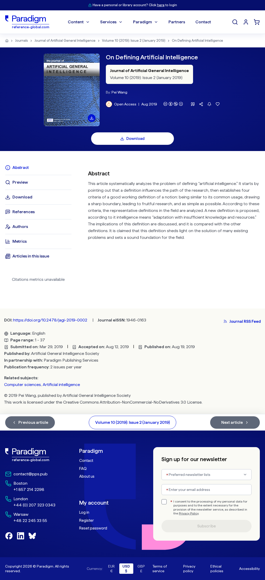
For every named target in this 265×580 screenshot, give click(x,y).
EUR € (111, 568)
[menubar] (139, 22)
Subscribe (206, 526)
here (161, 5)
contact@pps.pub (30, 473)
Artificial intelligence (61, 384)
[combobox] (206, 474)
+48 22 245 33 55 (30, 520)
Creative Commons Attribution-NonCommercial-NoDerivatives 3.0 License (132, 402)
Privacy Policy (188, 513)
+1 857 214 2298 (28, 489)
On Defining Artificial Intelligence (197, 40)
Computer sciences (22, 384)
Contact (86, 460)
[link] (31, 455)
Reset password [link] (93, 528)
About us (86, 476)
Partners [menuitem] (176, 21)
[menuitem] (246, 22)
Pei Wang (119, 92)
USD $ (126, 568)
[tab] (38, 167)
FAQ (83, 468)
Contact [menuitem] (203, 21)
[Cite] (192, 104)
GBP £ (141, 568)
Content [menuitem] (76, 21)
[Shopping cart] (257, 22)
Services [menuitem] (108, 21)
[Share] (201, 104)
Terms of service (159, 568)
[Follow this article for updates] (209, 104)
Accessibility (249, 569)
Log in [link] (84, 512)
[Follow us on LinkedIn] (20, 536)
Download (135, 138)
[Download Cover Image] (91, 118)
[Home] (7, 41)
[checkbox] (164, 501)
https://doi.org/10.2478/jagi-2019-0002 (50, 320)
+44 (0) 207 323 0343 (34, 505)
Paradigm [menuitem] (142, 21)
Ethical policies (216, 568)
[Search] (235, 22)
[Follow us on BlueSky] (32, 536)
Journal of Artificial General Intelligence (64, 40)
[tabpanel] (174, 225)
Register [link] (86, 520)
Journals (21, 40)
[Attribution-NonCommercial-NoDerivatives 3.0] (173, 103)
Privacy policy (189, 568)
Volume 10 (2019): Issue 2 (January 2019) (133, 40)
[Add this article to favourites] (217, 104)
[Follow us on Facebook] (9, 536)
